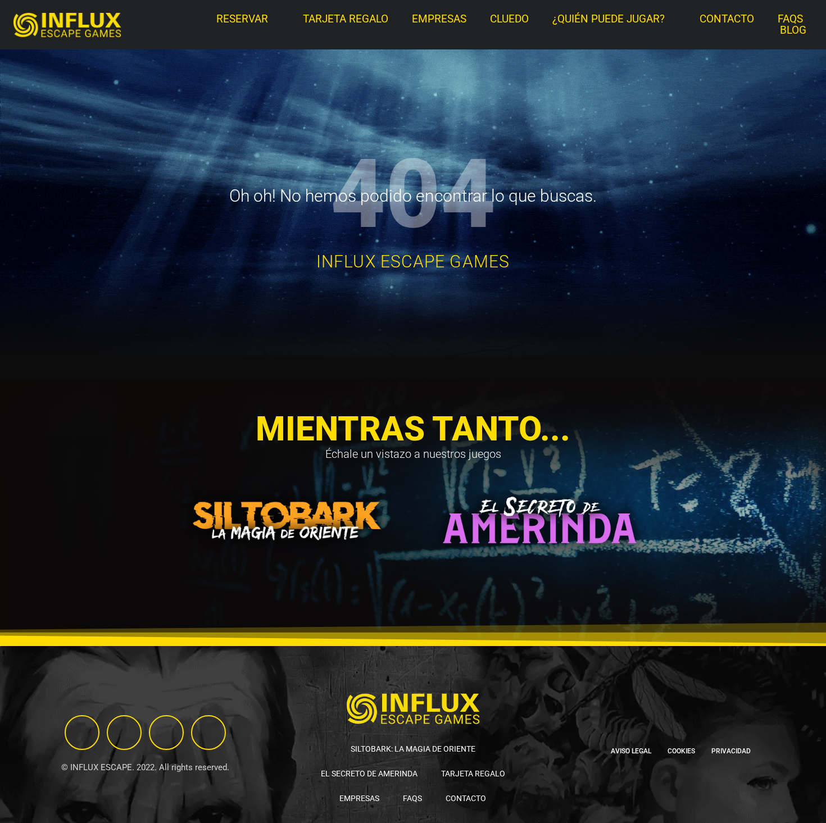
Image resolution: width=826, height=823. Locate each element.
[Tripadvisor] (124, 732)
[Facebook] (166, 732)
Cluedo (509, 19)
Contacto (727, 19)
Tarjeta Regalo (345, 19)
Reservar (242, 19)
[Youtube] (208, 732)
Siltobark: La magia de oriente (413, 748)
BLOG (793, 30)
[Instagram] (82, 732)
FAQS (790, 19)
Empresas (439, 19)
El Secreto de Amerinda (369, 773)
